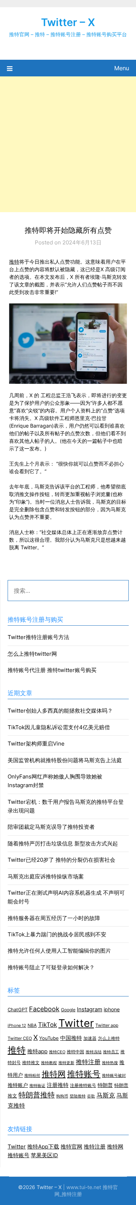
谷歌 (91, 1096)
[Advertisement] (68, 144)
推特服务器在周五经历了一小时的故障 (54, 918)
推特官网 (71, 1146)
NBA (32, 1025)
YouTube (49, 1038)
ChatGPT (18, 1009)
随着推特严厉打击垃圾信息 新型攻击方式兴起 (63, 843)
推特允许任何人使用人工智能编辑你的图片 (59, 950)
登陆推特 (78, 1096)
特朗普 (105, 1085)
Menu (121, 68)
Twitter (76, 1023)
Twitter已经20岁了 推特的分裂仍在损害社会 (61, 859)
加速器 (89, 1038)
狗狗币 (62, 1096)
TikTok (47, 1024)
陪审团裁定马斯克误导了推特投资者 (51, 826)
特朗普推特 (36, 1095)
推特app (37, 1051)
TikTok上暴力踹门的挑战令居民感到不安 (57, 934)
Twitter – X (68, 22)
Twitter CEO (20, 1038)
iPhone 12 (17, 1025)
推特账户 (18, 1085)
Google (68, 1009)
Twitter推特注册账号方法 (38, 637)
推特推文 (31, 1062)
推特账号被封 (114, 1075)
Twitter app (106, 1025)
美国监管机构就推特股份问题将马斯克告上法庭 (65, 760)
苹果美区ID (44, 1155)
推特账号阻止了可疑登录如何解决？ (51, 967)
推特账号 (83, 1073)
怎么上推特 (109, 1038)
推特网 (54, 1074)
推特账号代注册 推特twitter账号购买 (52, 670)
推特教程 (49, 1063)
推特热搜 (110, 1063)
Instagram (89, 1009)
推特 (14, 262)
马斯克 (105, 1095)
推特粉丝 (32, 1075)
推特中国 (75, 1051)
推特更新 (66, 1063)
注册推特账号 (83, 1085)
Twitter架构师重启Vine (36, 743)
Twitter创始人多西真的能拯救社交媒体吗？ (60, 710)
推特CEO (57, 1051)
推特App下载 (43, 1146)
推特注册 (88, 1062)
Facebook (44, 1009)
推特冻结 (94, 1052)
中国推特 (71, 1038)
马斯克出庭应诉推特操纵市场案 (46, 876)
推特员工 (111, 1051)
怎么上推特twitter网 (32, 653)
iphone (112, 1009)
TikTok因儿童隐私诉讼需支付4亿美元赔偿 (59, 727)
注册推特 (58, 1085)
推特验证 (37, 1085)
